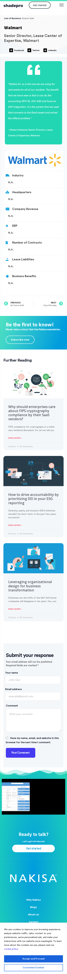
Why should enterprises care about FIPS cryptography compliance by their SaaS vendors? (31, 413)
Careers (33, 921)
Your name (11, 673)
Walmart (13, 27)
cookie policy (11, 949)
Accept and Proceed (33, 959)
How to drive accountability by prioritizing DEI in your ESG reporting (33, 499)
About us (33, 914)
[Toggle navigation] (62, 4)
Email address (13, 689)
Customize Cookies (33, 968)
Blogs (33, 907)
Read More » (15, 438)
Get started (33, 848)
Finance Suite (28, 18)
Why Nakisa (33, 899)
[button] (40, 5)
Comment (12, 706)
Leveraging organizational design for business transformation (30, 586)
